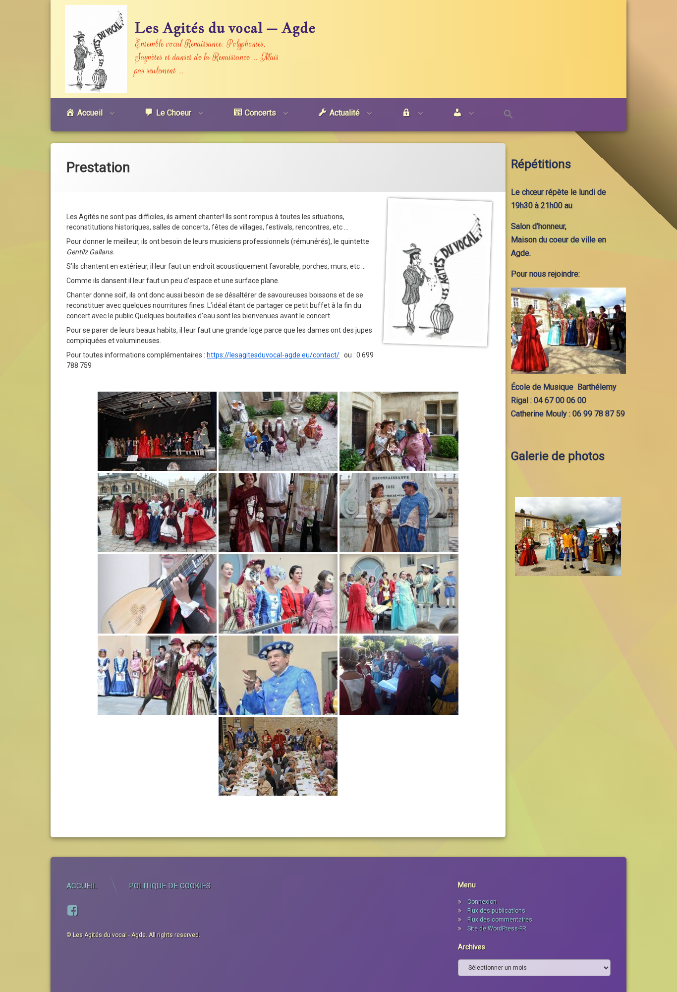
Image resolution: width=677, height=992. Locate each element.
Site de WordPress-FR (496, 928)
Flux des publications (496, 910)
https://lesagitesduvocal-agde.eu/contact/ (273, 355)
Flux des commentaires (499, 919)
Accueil (81, 885)
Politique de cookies (170, 885)
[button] (508, 114)
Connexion (482, 901)
